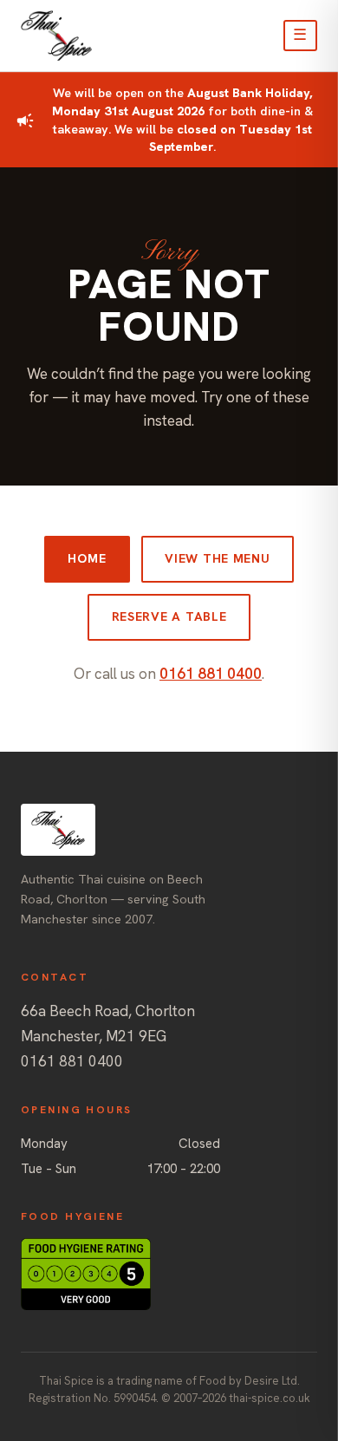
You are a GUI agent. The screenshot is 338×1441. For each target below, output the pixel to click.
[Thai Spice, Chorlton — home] (56, 35)
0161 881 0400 (210, 673)
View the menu (217, 558)
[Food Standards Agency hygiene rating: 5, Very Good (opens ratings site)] (169, 1274)
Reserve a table (169, 616)
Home (87, 558)
